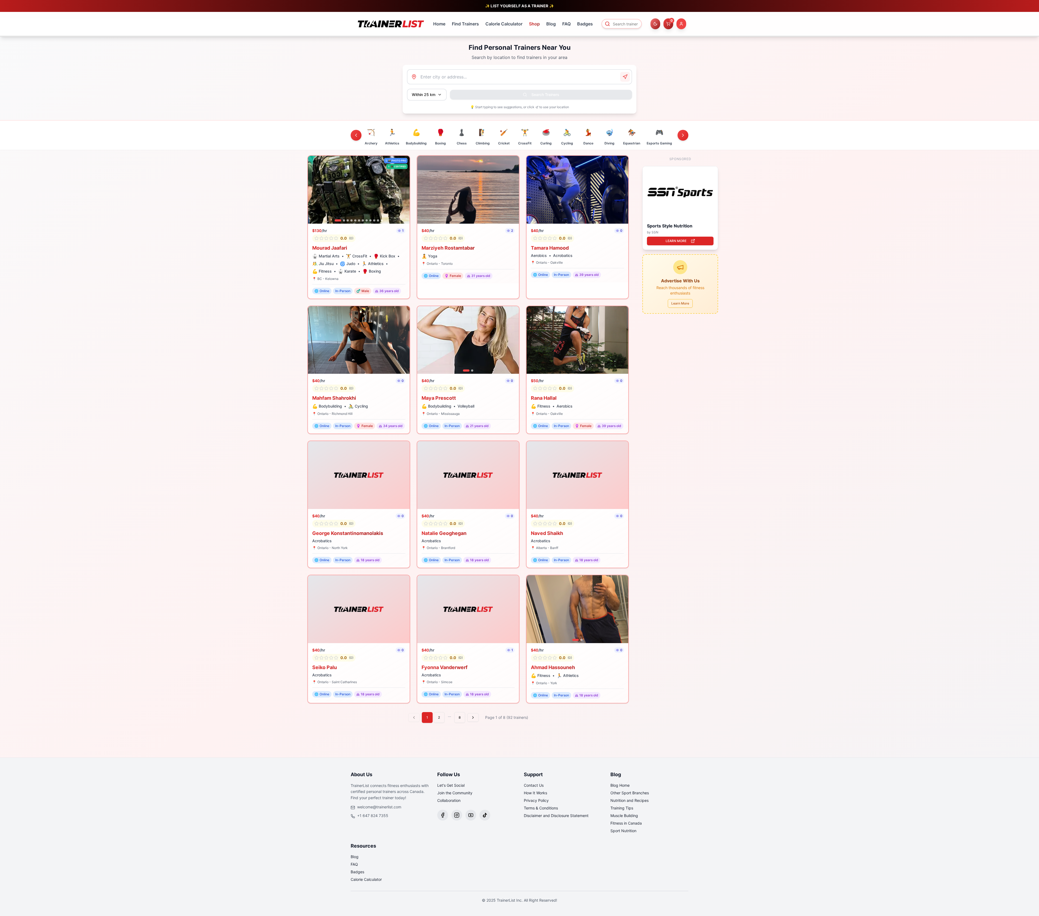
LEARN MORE (676, 241)
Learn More (680, 303)
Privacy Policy (536, 800)
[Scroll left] (356, 135)
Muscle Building (624, 815)
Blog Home (620, 785)
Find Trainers (465, 24)
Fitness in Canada (626, 823)
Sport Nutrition (623, 830)
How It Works (535, 793)
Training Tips (621, 808)
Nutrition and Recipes (629, 800)
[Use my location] (625, 77)
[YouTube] (470, 815)
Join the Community (454, 793)
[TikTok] (484, 815)
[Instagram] (456, 815)
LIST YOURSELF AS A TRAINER (519, 6)
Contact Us (534, 785)
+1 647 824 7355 (372, 815)
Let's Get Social (451, 785)
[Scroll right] (683, 135)
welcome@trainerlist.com (379, 807)
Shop (534, 24)
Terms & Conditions (541, 808)
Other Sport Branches (629, 793)
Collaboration (449, 800)
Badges (585, 24)
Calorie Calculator (503, 24)
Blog (551, 24)
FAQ (566, 24)
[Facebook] (442, 815)
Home (439, 24)
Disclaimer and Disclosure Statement (556, 815)
